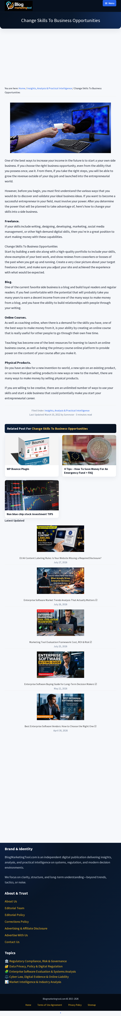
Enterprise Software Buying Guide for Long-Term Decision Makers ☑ (60, 684)
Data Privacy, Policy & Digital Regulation (36, 966)
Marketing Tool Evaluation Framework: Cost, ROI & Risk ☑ (60, 642)
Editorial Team (14, 908)
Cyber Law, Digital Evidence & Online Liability (39, 977)
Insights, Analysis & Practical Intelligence (67, 410)
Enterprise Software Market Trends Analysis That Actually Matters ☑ (60, 600)
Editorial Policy (15, 915)
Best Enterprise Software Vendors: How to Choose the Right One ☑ (60, 726)
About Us (11, 901)
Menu (111, 3)
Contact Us (12, 942)
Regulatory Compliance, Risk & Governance (38, 961)
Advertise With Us (16, 935)
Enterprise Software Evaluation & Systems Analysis (42, 971)
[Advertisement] (60, 53)
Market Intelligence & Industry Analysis (35, 982)
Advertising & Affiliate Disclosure (26, 928)
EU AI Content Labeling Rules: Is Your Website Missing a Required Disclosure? (60, 558)
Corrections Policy (17, 921)
